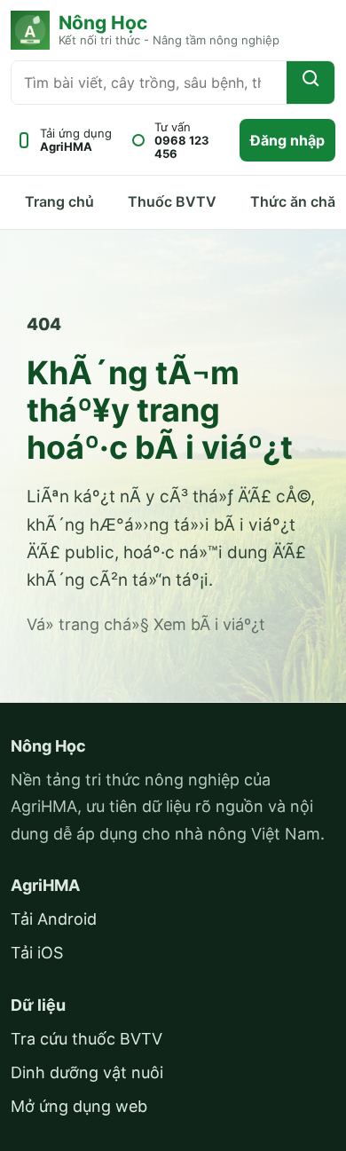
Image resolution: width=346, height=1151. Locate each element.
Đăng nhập (287, 140)
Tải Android (54, 919)
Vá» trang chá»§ (88, 624)
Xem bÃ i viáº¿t (209, 624)
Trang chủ (59, 201)
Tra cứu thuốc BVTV (86, 1038)
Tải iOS (37, 952)
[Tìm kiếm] (310, 82)
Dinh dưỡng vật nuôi (87, 1072)
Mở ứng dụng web (79, 1106)
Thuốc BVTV (172, 201)
